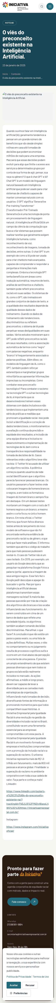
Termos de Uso (41, 976)
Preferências (20, 993)
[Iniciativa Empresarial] (15, 6)
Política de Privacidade (19, 976)
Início (5, 74)
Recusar (30, 985)
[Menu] (41, 6)
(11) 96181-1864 (15, 924)
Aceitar (14, 985)
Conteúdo (15, 74)
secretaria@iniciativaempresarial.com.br (27, 934)
